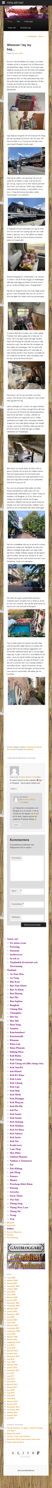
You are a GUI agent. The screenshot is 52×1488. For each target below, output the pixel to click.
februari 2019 (12, 1350)
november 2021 (13, 1328)
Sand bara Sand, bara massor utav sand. (24, 1439)
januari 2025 (12, 1300)
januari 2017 (12, 1387)
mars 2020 (11, 1334)
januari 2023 (12, 1319)
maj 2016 (10, 1392)
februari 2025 (12, 1297)
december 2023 (13, 1314)
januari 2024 (12, 1311)
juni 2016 (10, 1390)
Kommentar (16, 857)
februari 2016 (12, 1401)
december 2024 (13, 1303)
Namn (16, 891)
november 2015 (13, 1409)
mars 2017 (11, 1381)
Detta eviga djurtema (15, 1442)
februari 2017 (12, 1384)
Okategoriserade (33, 747)
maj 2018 (10, 1359)
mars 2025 (11, 1294)
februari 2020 (12, 1336)
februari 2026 (12, 1280)
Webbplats (16, 917)
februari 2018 (12, 1364)
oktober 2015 (12, 1412)
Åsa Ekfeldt (11, 749)
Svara (14, 788)
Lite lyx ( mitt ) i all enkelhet (18, 1436)
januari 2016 (12, 1404)
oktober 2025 (12, 1289)
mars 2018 (11, 1362)
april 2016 (11, 1395)
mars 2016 (11, 1398)
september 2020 (13, 1331)
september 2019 (13, 1342)
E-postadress (17, 904)
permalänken (28, 749)
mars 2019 (11, 1348)
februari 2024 (12, 1308)
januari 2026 (12, 1283)
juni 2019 (10, 1345)
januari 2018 (12, 1367)
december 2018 (13, 1356)
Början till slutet (13, 1433)
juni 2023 (10, 1317)
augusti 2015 (12, 1415)
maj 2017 (10, 1376)
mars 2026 (11, 1277)
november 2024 (13, 1305)
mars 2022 (11, 1322)
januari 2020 (12, 1339)
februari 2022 (12, 1325)
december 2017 (13, 1370)
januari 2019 (12, 1353)
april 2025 (11, 1291)
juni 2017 (10, 1373)
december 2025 (13, 1286)
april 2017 (11, 1378)
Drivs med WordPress (26, 1470)
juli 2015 (10, 1418)
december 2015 (13, 1407)
